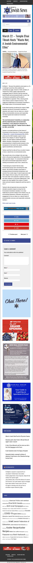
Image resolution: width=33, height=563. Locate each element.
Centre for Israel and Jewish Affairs (10, 510)
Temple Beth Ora (14, 537)
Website (6, 278)
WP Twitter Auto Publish (11, 562)
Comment (6, 255)
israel (11, 521)
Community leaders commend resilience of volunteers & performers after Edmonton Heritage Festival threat (17, 456)
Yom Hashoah (8, 539)
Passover (5, 534)
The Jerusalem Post (9, 467)
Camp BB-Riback (24, 508)
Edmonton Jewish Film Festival (10, 516)
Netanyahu (21, 531)
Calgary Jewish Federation (16, 508)
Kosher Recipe (12, 527)
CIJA (3, 513)
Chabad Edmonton (21, 510)
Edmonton (24, 513)
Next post (23, 234)
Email (5, 273)
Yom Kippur (13, 539)
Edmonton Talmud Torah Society (12, 518)
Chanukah (27, 511)
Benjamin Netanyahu (26, 503)
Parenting (26, 531)
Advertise (15, 1)
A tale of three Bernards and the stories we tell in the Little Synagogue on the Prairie (17, 446)
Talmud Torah (7, 537)
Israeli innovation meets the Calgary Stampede (17, 451)
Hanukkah (20, 518)
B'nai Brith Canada (15, 503)
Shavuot (27, 534)
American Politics (14, 500)
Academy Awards (5, 500)
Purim (11, 535)
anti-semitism (25, 500)
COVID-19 (8, 513)
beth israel (4, 506)
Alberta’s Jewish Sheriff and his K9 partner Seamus (18, 436)
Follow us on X (10, 3)
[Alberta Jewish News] (16, 10)
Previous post (13, 234)
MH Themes (23, 559)
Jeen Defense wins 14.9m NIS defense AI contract (18, 479)
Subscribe (9, 1)
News (11, 30)
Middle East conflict (14, 531)
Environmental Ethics (12, 51)
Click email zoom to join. (9, 203)
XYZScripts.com (23, 562)
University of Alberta (22, 537)
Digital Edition (17, 514)
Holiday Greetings (23, 1)
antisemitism (5, 503)
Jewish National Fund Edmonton (18, 524)
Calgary (9, 508)
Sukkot (3, 537)
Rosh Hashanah (19, 534)
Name (5, 268)
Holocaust (25, 518)
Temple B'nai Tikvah (22, 51)
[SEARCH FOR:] (16, 24)
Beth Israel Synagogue (15, 506)
